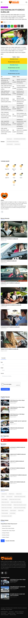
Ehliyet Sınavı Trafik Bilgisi (6, 504)
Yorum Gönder (5, 389)
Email (2, 367)
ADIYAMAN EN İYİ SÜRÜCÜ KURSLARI (18, 475)
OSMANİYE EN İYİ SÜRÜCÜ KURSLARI (10, 283)
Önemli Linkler (13, 614)
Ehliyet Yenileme (5, 510)
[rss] (5, 572)
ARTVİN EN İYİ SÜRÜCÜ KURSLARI (17, 447)
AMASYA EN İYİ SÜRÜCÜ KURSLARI (18, 454)
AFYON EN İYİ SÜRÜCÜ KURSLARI (17, 468)
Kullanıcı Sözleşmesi (19, 611)
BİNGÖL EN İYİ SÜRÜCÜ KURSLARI (17, 482)
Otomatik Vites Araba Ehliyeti (8, 530)
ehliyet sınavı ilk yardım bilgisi (19, 507)
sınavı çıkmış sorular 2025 (6, 516)
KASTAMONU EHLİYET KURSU (19, 138)
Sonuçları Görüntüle (10, 540)
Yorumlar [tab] (3, 358)
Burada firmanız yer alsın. (14, 61)
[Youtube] (2, 572)
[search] (26, 2)
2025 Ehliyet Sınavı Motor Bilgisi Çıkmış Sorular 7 (17, 401)
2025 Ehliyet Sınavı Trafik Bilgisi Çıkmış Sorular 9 (17, 415)
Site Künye (11, 611)
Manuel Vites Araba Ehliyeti (8, 528)
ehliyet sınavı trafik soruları (16, 502)
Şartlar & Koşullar (4, 614)
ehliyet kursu (9, 138)
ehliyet (2, 200)
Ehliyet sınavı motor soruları (14, 499)
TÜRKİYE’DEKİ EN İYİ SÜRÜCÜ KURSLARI (11, 305)
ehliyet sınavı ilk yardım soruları (20, 504)
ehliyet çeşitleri (13, 510)
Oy (2, 540)
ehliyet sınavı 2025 (5, 502)
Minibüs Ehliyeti (5, 535)
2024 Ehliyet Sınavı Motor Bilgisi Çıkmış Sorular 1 (17, 408)
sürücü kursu (17, 144)
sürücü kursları (10, 144)
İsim (2, 362)
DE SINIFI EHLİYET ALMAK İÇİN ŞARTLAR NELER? (17, 594)
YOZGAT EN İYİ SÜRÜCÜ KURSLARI (9, 349)
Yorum (2, 373)
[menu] (1, 2)
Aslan (11, 403)
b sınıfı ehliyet (12, 513)
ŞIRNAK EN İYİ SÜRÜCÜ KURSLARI (9, 239)
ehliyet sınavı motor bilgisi (7, 507)
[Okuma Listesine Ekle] (22, 26)
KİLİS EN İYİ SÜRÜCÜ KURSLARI (8, 261)
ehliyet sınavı (18, 493)
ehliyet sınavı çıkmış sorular (20, 496)
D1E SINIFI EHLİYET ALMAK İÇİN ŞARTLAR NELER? (17, 587)
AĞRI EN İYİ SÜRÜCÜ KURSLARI (17, 461)
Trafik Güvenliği (5, 513)
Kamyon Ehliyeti (5, 532)
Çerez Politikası (20, 613)
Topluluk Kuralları (11, 613)
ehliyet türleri (20, 510)
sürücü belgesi (4, 499)
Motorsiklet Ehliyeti (6, 526)
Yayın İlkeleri (3, 613)
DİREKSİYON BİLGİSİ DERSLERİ (17, 428)
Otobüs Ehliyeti (5, 537)
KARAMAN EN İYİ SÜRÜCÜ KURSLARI (10, 327)
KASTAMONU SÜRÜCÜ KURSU (12, 141)
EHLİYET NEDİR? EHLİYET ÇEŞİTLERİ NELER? (18, 422)
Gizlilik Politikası (4, 611)
